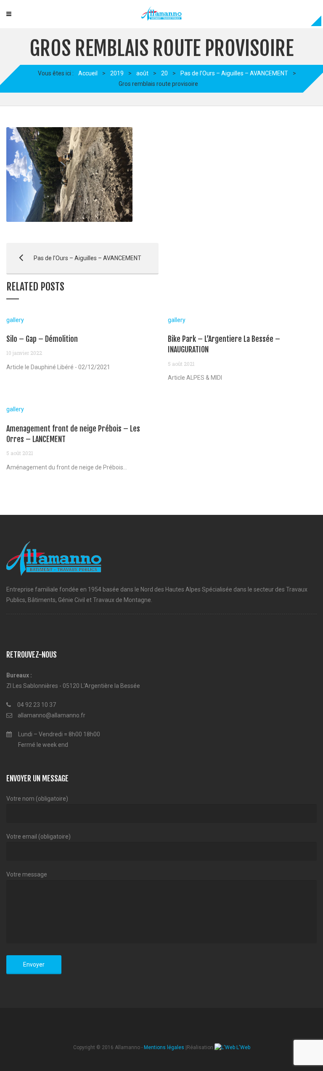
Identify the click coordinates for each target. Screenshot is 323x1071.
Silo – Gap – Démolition (42, 339)
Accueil (88, 73)
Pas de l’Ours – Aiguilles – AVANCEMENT (234, 73)
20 (164, 73)
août (142, 73)
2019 (117, 73)
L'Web (242, 1047)
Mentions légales (164, 1047)
